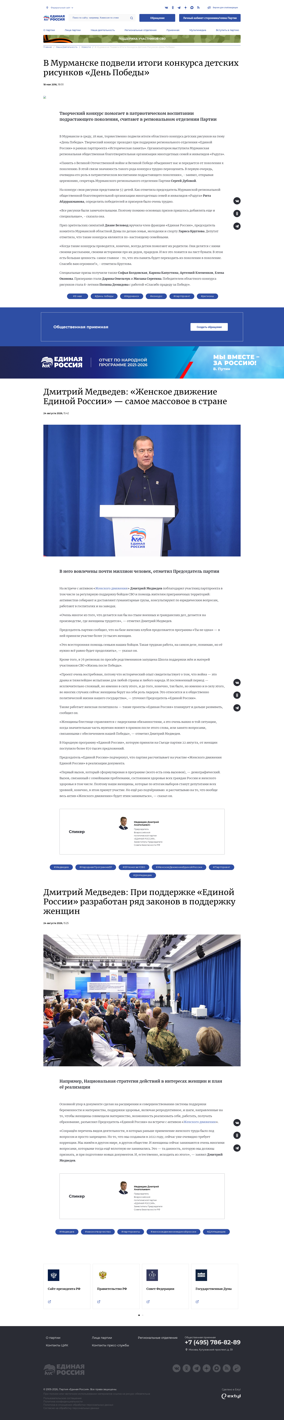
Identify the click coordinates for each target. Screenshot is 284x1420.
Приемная (172, 30)
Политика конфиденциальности (63, 1401)
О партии (49, 30)
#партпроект (182, 296)
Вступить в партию (227, 30)
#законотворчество (98, 1231)
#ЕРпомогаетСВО (134, 867)
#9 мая (77, 296)
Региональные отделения (141, 30)
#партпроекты (130, 1231)
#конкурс (156, 296)
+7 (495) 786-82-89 (213, 1342)
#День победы (104, 296)
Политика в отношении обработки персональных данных (78, 1405)
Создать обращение (209, 327)
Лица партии (73, 30)
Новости (86, 47)
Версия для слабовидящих (225, 7)
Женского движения (111, 588)
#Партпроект (221, 867)
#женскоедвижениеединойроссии (173, 1231)
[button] (139, 1315)
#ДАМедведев (142, 875)
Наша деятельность (103, 30)
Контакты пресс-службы (110, 1345)
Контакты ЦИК (57, 1345)
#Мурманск (131, 296)
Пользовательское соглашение (62, 1398)
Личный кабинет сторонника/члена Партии (210, 18)
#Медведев (61, 867)
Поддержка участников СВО (142, 38)
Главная (47, 47)
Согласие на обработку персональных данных (71, 1408)
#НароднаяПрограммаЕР (96, 867)
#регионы (207, 296)
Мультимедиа (197, 30)
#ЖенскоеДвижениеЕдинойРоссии (179, 867)
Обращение (157, 18)
